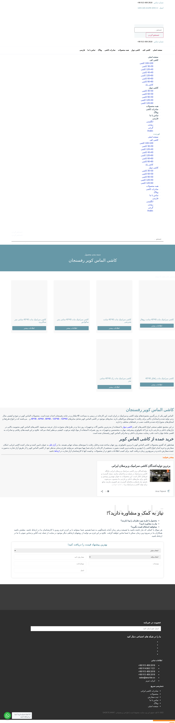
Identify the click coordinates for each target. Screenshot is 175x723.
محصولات (154, 694)
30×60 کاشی (147, 94)
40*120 (56, 419)
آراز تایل (52, 445)
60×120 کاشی (147, 75)
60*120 (64, 419)
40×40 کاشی (147, 72)
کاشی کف (154, 60)
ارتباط (57, 451)
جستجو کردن (157, 26)
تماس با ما (154, 115)
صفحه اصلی (153, 57)
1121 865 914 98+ (146, 668)
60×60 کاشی (147, 78)
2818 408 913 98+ (145, 3)
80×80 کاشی (147, 82)
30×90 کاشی (147, 97)
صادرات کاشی (152, 109)
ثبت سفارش (153, 697)
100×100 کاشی (146, 63)
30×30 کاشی (147, 66)
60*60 (41, 419)
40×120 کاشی (147, 69)
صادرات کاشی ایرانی (149, 691)
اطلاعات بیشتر (156, 326)
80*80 (48, 419)
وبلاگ (156, 112)
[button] (87, 133)
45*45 (34, 419)
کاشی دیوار (153, 88)
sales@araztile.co (147, 677)
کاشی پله (149, 85)
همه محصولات (152, 106)
